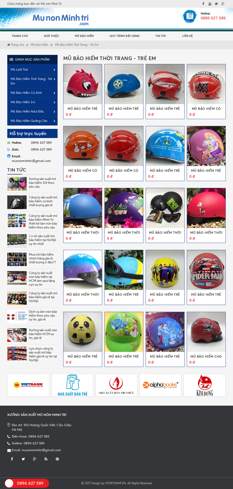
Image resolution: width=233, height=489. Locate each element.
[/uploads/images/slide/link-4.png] (116, 385)
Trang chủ (20, 36)
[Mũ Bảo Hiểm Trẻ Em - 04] (82, 332)
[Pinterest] (57, 459)
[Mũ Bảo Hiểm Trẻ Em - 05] (206, 270)
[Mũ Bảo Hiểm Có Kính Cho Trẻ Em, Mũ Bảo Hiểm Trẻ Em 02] (82, 146)
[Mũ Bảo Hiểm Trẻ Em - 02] (165, 332)
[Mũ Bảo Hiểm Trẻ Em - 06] (165, 270)
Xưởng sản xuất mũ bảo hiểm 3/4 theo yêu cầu (42, 183)
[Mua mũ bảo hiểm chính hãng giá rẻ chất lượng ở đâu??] (17, 259)
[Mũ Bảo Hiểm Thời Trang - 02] (82, 270)
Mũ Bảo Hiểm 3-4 (23, 102)
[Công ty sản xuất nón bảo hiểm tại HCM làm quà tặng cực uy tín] (17, 278)
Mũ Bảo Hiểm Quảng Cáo (29, 121)
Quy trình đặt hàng (124, 36)
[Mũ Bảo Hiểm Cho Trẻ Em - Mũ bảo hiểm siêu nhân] (206, 332)
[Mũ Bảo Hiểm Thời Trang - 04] (206, 208)
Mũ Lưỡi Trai (19, 70)
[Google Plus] (34, 459)
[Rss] (46, 459)
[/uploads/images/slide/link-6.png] (160, 385)
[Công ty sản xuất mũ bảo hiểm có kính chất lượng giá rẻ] (17, 202)
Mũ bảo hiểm (84, 36)
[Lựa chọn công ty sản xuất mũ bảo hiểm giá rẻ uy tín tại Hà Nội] (17, 353)
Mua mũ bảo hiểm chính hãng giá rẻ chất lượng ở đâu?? (42, 258)
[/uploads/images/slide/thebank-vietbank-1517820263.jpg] (28, 385)
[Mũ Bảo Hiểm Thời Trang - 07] (82, 208)
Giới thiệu (51, 36)
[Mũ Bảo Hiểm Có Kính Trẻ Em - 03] (206, 84)
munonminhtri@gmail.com (41, 450)
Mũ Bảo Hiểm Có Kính (26, 93)
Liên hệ (187, 36)
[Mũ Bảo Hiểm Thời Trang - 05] (165, 208)
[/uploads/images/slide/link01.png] (204, 385)
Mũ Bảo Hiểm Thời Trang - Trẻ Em (77, 44)
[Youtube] (210, 4)
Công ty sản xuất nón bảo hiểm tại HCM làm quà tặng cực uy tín (42, 279)
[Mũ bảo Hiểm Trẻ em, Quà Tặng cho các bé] (82, 84)
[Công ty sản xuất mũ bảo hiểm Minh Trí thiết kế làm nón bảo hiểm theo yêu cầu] (17, 221)
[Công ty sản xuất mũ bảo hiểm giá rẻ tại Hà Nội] (17, 298)
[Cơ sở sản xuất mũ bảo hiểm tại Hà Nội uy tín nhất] (17, 241)
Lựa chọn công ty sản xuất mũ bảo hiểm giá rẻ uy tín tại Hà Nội (43, 354)
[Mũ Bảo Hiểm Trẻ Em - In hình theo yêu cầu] (206, 146)
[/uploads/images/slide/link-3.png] (72, 385)
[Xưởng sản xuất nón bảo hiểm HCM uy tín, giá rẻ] (17, 335)
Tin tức (160, 36)
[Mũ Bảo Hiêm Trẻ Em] (124, 84)
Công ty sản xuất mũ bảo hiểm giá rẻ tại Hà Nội (43, 297)
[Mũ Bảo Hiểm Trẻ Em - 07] (124, 270)
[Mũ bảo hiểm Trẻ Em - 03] (124, 332)
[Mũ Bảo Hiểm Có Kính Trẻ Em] (124, 146)
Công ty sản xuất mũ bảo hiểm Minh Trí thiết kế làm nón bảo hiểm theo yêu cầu (43, 221)
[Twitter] (23, 459)
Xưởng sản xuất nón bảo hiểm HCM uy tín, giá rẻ (43, 334)
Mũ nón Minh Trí (51, 3)
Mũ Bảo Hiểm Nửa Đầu (27, 111)
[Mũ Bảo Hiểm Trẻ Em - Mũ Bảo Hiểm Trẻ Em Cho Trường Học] (165, 146)
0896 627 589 (213, 18)
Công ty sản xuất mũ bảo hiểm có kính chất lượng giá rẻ (43, 201)
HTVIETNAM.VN (115, 483)
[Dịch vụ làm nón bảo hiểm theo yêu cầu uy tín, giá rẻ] (17, 316)
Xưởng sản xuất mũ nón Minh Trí (36, 415)
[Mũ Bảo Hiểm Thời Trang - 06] (124, 208)
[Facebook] (203, 4)
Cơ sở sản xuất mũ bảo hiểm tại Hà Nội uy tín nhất (42, 240)
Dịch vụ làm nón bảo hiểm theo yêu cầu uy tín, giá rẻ (43, 315)
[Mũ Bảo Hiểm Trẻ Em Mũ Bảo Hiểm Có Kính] (165, 84)
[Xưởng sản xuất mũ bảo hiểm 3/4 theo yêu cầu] (17, 184)
